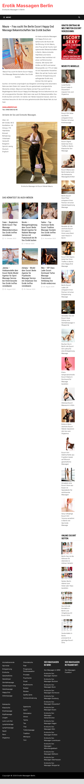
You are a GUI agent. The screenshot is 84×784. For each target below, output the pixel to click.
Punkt (25, 681)
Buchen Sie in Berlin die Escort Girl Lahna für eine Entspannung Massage (68, 348)
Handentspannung (9, 686)
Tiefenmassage (28, 730)
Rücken (26, 691)
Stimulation (27, 713)
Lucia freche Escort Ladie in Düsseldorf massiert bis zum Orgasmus (67, 89)
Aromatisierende (8, 662)
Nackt (4, 731)
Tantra (25, 720)
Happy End (6, 692)
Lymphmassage (8, 728)
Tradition (26, 733)
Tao (24, 723)
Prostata (26, 675)
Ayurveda (5, 666)
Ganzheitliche (7, 676)
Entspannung (7, 669)
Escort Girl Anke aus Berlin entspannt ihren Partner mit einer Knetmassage (67, 117)
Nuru (4, 734)
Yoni (24, 740)
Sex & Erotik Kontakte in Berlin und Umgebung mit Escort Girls (66, 610)
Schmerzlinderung (30, 698)
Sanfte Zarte (27, 695)
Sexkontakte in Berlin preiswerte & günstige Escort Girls (67, 638)
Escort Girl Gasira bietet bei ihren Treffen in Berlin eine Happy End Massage (67, 261)
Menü (8, 17)
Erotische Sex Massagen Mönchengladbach (50, 746)
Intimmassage (7, 696)
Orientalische (28, 662)
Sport (25, 710)
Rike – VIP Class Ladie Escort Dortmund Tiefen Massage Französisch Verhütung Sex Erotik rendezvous (48, 276)
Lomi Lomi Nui (7, 721)
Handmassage (7, 689)
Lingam (5, 718)
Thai (24, 727)
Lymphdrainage (7, 724)
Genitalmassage (8, 682)
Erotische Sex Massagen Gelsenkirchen (49, 715)
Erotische (5, 672)
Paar (25, 666)
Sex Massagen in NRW (52, 670)
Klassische (6, 708)
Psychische (27, 678)
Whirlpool (26, 737)
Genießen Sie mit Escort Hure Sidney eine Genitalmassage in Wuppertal (68, 320)
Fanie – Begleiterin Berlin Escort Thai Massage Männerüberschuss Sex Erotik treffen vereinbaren (10, 228)
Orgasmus (6, 738)
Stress (25, 717)
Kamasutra (6, 704)
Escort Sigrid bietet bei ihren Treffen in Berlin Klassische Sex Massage (67, 146)
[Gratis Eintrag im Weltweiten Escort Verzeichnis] (71, 47)
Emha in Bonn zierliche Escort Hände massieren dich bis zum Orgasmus (67, 428)
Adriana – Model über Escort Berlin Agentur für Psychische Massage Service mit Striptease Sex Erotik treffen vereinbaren (29, 277)
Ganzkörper (6, 679)
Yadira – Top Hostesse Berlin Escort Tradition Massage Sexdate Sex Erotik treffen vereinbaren (48, 228)
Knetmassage (7, 711)
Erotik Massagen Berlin (27, 5)
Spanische (27, 707)
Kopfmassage (7, 714)
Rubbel (25, 688)
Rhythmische (28, 685)
